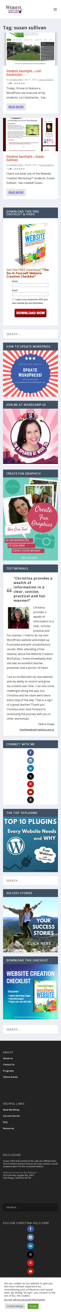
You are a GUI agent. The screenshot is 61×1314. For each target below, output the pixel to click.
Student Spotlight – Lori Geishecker (23, 72)
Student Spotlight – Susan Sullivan (25, 158)
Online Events (10, 1076)
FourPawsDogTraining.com (36, 729)
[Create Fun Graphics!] (30, 518)
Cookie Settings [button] (15, 1306)
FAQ (5, 1122)
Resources (8, 1128)
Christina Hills (15, 79)
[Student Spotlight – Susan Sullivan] (30, 134)
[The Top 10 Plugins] (30, 844)
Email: (15, 290)
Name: (15, 281)
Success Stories (46, 79)
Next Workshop (11, 1109)
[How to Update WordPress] (30, 373)
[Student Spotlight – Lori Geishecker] (30, 49)
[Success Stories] (30, 924)
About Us (8, 1058)
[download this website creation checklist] (30, 1018)
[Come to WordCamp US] (30, 463)
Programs (8, 1070)
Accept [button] (33, 1306)
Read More (16, 107)
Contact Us (9, 1064)
